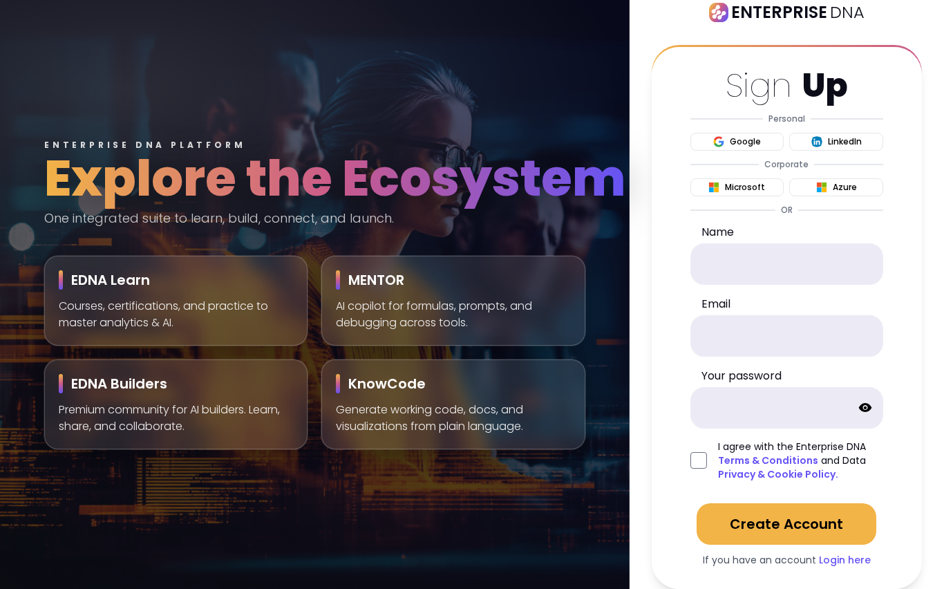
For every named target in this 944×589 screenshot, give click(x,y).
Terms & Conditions (768, 460)
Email (715, 304)
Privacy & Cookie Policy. (778, 474)
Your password (741, 376)
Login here (845, 560)
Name (717, 232)
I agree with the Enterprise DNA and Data (792, 460)
